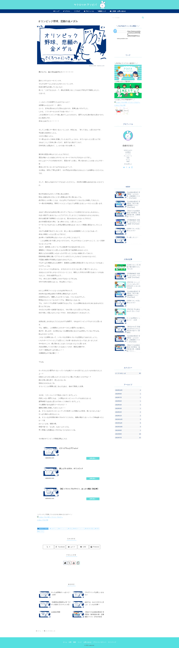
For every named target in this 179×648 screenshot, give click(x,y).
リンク (80, 642)
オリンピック (63, 528)
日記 (71, 528)
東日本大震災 (90, 528)
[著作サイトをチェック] (65, 563)
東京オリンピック (79, 528)
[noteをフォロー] (78, 563)
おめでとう (54, 528)
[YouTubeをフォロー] (74, 563)
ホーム (65, 642)
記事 (70, 642)
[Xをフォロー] (69, 563)
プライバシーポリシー (99, 642)
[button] (142, 17)
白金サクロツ (128, 145)
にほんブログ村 (42, 520)
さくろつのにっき (43, 528)
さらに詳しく (128, 163)
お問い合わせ (87, 642)
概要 (74, 642)
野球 (97, 528)
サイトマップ (112, 642)
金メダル (41, 531)
